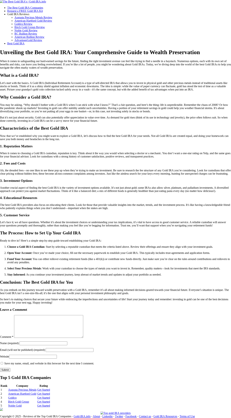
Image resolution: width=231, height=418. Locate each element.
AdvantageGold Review (28, 40)
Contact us (145, 416)
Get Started (43, 389)
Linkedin (107, 416)
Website (4, 356)
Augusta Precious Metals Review (33, 17)
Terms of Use (187, 416)
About (96, 416)
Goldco (12, 397)
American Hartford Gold (22, 393)
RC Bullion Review (25, 33)
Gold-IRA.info (82, 416)
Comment (6, 336)
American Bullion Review (29, 36)
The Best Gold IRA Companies (25, 7)
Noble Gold (15, 405)
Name (9, 343)
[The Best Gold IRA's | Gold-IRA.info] (23, 1)
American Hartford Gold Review (33, 20)
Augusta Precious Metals (22, 389)
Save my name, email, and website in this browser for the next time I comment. (49, 363)
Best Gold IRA (16, 43)
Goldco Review (23, 23)
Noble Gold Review (26, 30)
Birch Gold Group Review (29, 27)
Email (22, 349)
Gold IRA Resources (165, 416)
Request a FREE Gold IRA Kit (25, 10)
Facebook (131, 416)
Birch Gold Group (18, 401)
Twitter (119, 416)
